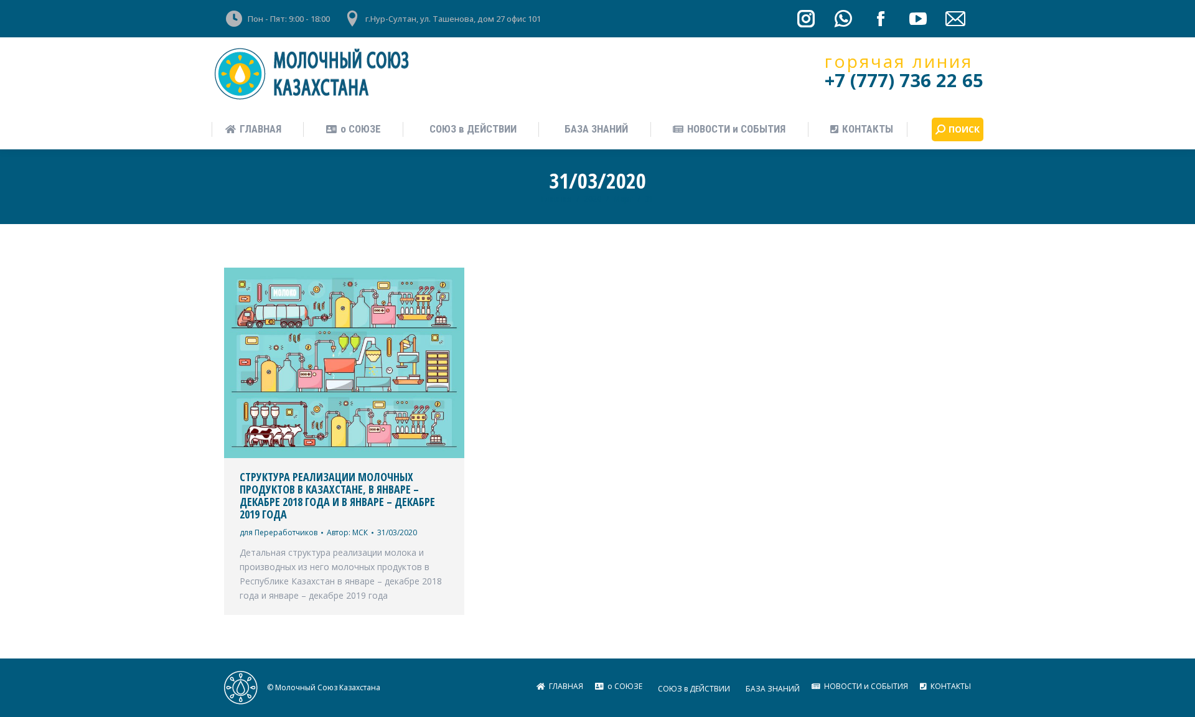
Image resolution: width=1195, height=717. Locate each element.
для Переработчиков (278, 532)
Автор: (347, 532)
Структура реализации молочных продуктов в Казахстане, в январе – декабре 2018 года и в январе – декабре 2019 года (337, 495)
